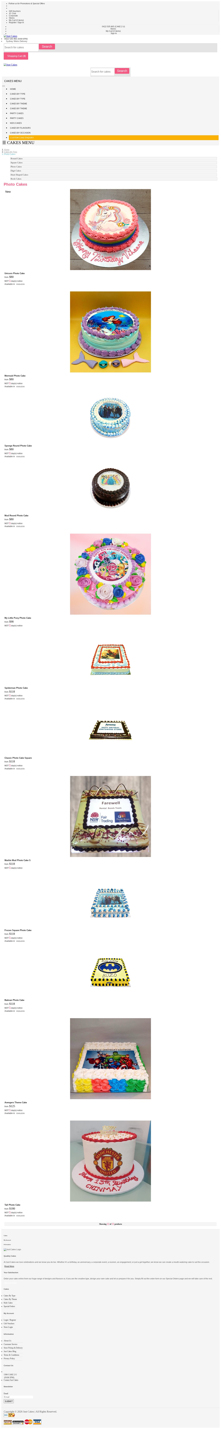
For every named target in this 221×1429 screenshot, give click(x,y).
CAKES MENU (13, 81)
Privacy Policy (9, 1358)
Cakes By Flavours (20, 128)
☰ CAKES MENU (18, 142)
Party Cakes (17, 113)
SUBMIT (9, 1401)
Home (13, 89)
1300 (10, 1374)
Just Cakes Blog (10, 1351)
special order (10, 1283)
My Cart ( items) (16, 20)
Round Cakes (16, 158)
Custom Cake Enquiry (22, 138)
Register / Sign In (16, 22)
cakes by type (10, 152)
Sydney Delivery (16, 41)
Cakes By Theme (19, 104)
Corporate (13, 16)
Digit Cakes (16, 170)
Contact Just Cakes (11, 1380)
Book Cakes (16, 179)
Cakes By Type (18, 94)
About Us (7, 1341)
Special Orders (9, 1306)
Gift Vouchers (15, 11)
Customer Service (10, 1344)
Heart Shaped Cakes (19, 175)
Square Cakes (16, 162)
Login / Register (10, 1320)
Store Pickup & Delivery (13, 1348)
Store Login (8, 1327)
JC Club (12, 13)
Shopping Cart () (16, 56)
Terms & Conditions (11, 1355)
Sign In (114, 33)
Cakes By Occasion (20, 133)
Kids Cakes (16, 123)
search (47, 46)
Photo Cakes (16, 166)
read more (9, 1266)
